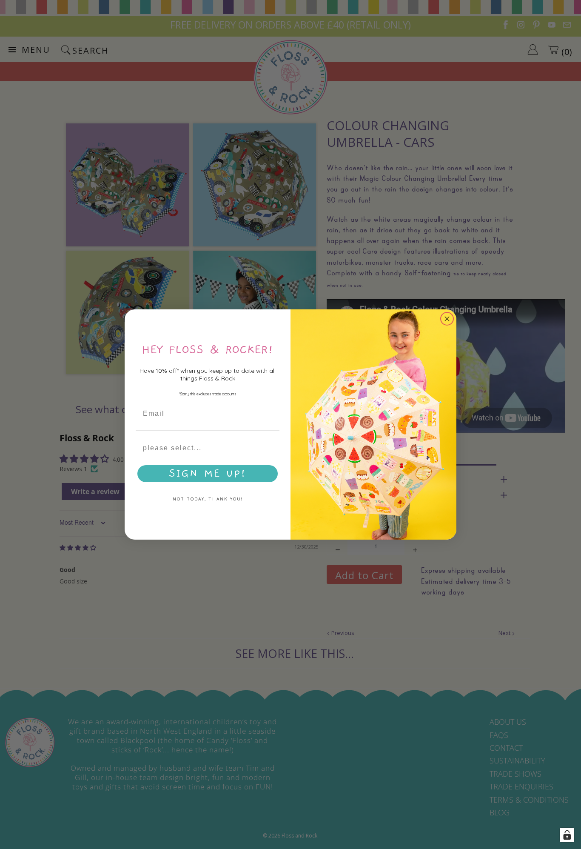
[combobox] (205, 448)
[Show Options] (271, 448)
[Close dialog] (447, 319)
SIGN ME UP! (208, 474)
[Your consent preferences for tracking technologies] (567, 835)
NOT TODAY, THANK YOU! (207, 499)
